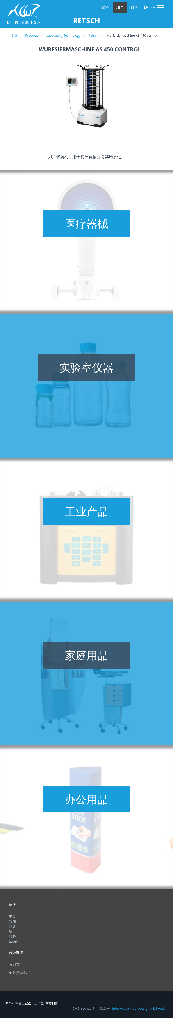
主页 (14, 35)
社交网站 (20, 972)
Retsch (93, 35)
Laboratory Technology (63, 35)
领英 (16, 964)
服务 (134, 7)
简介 (105, 7)
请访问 (14, 941)
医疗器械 (86, 223)
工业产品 (86, 511)
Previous (13, 99)
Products (32, 35)
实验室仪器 (86, 367)
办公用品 (86, 799)
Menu (160, 7)
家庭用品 (86, 655)
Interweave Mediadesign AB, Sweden (140, 1009)
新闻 (12, 921)
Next (166, 99)
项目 (120, 7)
